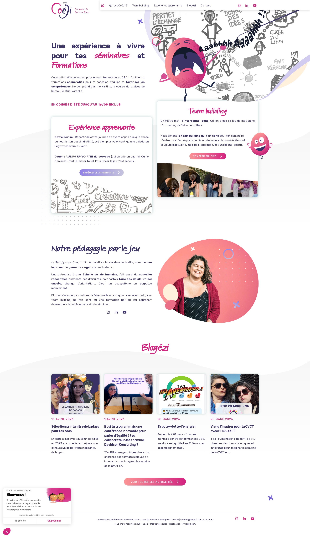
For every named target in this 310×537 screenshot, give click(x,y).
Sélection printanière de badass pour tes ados (75, 429)
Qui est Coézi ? (118, 5)
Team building (140, 5)
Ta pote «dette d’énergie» (176, 426)
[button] (7, 531)
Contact (206, 5)
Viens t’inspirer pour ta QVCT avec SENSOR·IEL (232, 429)
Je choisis (20, 520)
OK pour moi (54, 520)
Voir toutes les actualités (152, 481)
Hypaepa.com (189, 524)
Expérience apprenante (168, 5)
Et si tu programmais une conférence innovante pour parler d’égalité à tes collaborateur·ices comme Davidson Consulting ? (125, 435)
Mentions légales (158, 524)
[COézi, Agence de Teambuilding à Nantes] (102, 6)
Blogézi (191, 5)
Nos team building (205, 156)
